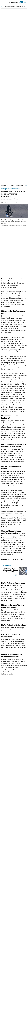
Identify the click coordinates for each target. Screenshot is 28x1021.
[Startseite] (13, 2)
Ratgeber (11, 185)
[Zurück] (2, 7)
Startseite (3, 185)
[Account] (25, 2)
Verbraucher (19, 185)
